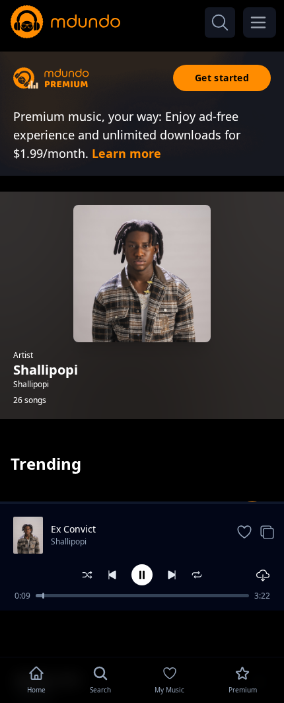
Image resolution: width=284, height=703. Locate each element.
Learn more (126, 153)
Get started (222, 77)
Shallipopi (69, 541)
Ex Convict (73, 529)
